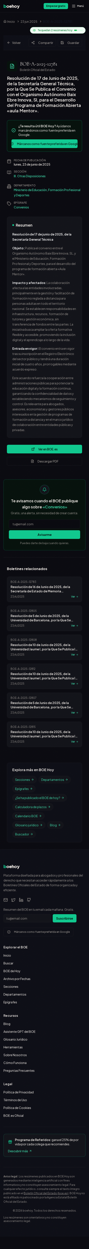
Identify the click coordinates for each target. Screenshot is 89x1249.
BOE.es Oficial (13, 1115)
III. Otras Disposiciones (30, 176)
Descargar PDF (48, 461)
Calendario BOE (26, 816)
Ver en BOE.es (48, 449)
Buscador (22, 834)
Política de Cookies (17, 1108)
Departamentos (52, 780)
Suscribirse (64, 918)
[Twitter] (13, 900)
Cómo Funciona (15, 1063)
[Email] (5, 900)
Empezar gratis (55, 6)
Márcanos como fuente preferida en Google (47, 144)
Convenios (21, 207)
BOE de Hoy (12, 971)
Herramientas (13, 1047)
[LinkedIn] (21, 900)
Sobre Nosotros (15, 1055)
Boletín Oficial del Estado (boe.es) (46, 1193)
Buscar (8, 963)
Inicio (7, 955)
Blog (53, 825)
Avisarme (45, 535)
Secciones (22, 780)
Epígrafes (22, 789)
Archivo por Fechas (16, 979)
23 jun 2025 (29, 21)
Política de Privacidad (18, 1092)
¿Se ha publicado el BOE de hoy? (37, 798)
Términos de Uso (15, 1100)
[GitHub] (29, 900)
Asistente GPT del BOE (19, 1031)
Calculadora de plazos (31, 807)
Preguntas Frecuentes (19, 1070)
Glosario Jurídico (15, 1039)
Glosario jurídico (27, 825)
